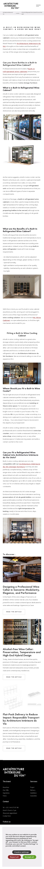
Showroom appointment (10, 813)
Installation (33, 793)
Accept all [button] (29, 857)
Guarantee (33, 796)
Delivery (32, 790)
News (5, 796)
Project (32, 787)
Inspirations (6, 793)
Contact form (7, 816)
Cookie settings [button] (21, 852)
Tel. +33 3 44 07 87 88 (11, 807)
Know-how (6, 787)
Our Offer (6, 790)
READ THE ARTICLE (14, 612)
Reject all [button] (14, 857)
